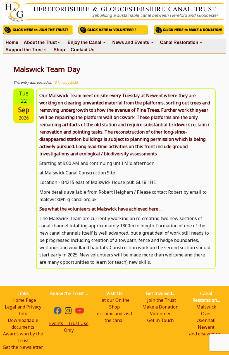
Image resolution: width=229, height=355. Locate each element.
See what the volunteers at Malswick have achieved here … (101, 209)
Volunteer (160, 313)
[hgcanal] (68, 312)
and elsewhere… (206, 334)
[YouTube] (79, 312)
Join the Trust (161, 300)
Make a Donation (160, 307)
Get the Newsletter (23, 347)
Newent (206, 327)
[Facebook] (57, 312)
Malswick (206, 307)
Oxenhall (206, 320)
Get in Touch (160, 320)
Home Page (24, 300)
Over (206, 313)
